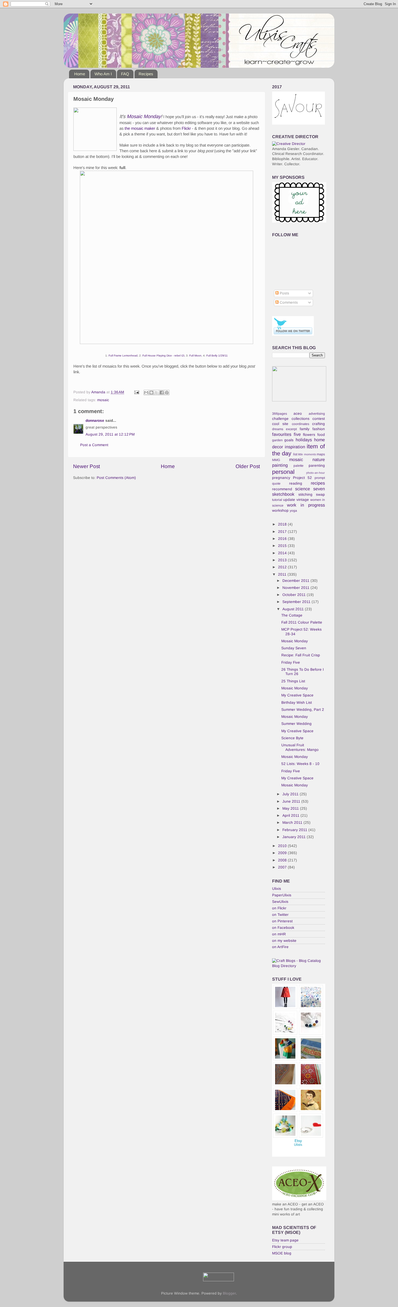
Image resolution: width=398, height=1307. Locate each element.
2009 (283, 853)
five (297, 434)
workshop (280, 510)
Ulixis (276, 889)
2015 (283, 546)
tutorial (277, 500)
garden (277, 440)
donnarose (95, 421)
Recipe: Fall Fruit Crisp (300, 655)
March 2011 (293, 822)
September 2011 (297, 602)
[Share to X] (156, 392)
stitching (305, 494)
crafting (318, 424)
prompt (320, 478)
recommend (282, 489)
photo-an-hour (315, 472)
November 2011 (296, 588)
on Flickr (279, 908)
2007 (283, 867)
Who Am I (103, 74)
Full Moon (195, 355)
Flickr (186, 128)
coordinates (300, 424)
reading (295, 483)
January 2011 (294, 837)
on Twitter (280, 915)
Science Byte (292, 738)
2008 (283, 860)
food (321, 435)
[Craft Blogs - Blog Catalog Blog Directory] (298, 966)
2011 (283, 574)
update (289, 500)
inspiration (295, 446)
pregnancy (281, 478)
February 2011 (295, 830)
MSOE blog (281, 1253)
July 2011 (291, 794)
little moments (307, 454)
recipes (318, 483)
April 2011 (291, 815)
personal (283, 471)
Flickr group (282, 1247)
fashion (318, 429)
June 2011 (291, 801)
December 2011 (296, 581)
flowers (309, 435)
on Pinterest (282, 921)
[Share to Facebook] (161, 392)
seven (319, 488)
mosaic (103, 400)
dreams (277, 429)
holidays (304, 439)
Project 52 (302, 478)
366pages (279, 414)
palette (298, 466)
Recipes (146, 74)
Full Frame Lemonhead (123, 355)
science (302, 488)
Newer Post (86, 466)
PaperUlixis (281, 895)
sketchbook (283, 494)
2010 (283, 846)
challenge (280, 419)
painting (280, 465)
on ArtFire (280, 947)
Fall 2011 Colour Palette (301, 622)
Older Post (248, 466)
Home (79, 74)
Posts (284, 293)
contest (318, 419)
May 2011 (291, 808)
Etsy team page (285, 1240)
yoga (293, 511)
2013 (283, 560)
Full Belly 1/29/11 (217, 355)
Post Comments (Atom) (116, 478)
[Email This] (146, 392)
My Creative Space (297, 695)
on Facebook (283, 928)
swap (320, 494)
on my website (284, 941)
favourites (281, 434)
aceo (297, 413)
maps (321, 454)
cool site (280, 424)
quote (276, 483)
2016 (283, 539)
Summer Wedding (296, 724)
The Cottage (291, 615)
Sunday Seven (293, 648)
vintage (302, 500)
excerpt (291, 429)
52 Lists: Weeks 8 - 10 (300, 764)
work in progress (306, 504)
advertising (317, 414)
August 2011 (293, 609)
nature (318, 459)
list (295, 454)
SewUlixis (280, 902)
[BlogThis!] (151, 392)
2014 (283, 553)
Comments (288, 302)
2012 (283, 567)
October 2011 (294, 595)
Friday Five (290, 662)
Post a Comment (94, 445)
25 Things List (293, 681)
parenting (317, 465)
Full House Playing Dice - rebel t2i (163, 355)
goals (288, 440)
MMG (276, 460)
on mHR (279, 934)
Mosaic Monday (144, 116)
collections (300, 419)
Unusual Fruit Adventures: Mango (300, 747)
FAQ (125, 74)
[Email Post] (136, 392)
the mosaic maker (140, 128)
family (304, 429)
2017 (283, 532)
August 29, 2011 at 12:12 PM (110, 434)
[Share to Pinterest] (166, 392)
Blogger (229, 1293)
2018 (283, 524)
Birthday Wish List (296, 702)
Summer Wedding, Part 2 (302, 710)
